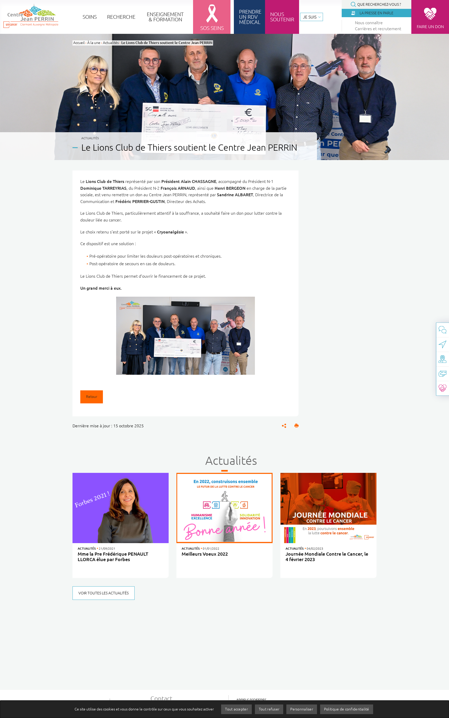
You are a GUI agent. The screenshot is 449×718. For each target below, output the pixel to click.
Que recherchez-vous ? (379, 4)
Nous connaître (369, 22)
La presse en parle (376, 13)
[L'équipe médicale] (442, 359)
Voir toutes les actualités (103, 593)
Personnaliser (301, 709)
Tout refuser (269, 709)
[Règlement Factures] (442, 373)
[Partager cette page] (284, 426)
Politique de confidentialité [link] (346, 709)
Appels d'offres (251, 700)
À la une (93, 43)
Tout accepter (236, 709)
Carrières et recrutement (378, 28)
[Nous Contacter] (442, 330)
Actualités (111, 43)
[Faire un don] (442, 388)
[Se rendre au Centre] (442, 344)
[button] (296, 426)
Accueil (79, 43)
